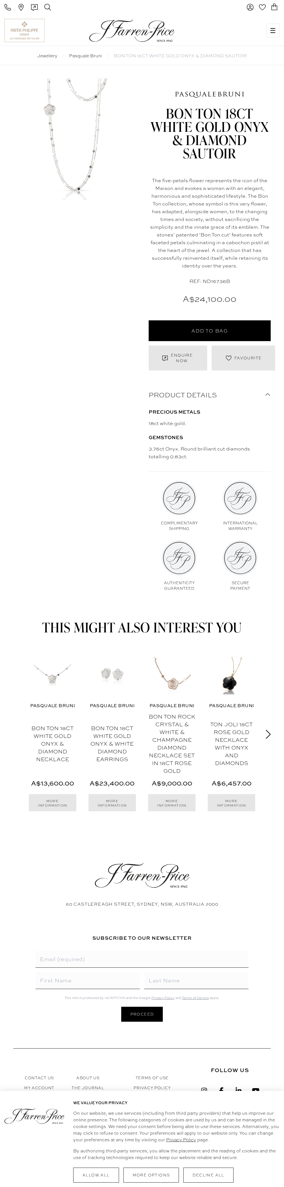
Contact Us (39, 1077)
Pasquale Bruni (85, 56)
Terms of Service (195, 998)
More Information (52, 803)
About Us (88, 1077)
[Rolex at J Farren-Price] (240, 30)
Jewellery (47, 56)
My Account (39, 1087)
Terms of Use (152, 1077)
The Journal (88, 1087)
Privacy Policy (162, 998)
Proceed (142, 1014)
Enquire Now (182, 358)
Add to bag (209, 331)
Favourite (248, 358)
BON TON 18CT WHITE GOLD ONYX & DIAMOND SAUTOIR (180, 56)
